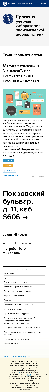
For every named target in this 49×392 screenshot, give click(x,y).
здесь (18, 372)
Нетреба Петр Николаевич (14, 250)
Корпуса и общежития (14, 295)
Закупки (7, 300)
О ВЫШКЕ (9, 273)
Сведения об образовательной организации (23, 327)
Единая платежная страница (16, 339)
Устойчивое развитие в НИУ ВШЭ (19, 286)
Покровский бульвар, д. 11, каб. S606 (24, 205)
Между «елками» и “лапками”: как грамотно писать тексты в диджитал (21, 72)
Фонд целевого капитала (15, 309)
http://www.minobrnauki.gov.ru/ (18, 356)
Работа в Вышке (11, 343)
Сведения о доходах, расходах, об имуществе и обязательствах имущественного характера (19, 320)
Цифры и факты (11, 277)
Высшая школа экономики (20, 3)
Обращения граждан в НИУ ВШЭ (18, 304)
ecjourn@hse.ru (15, 234)
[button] (18, 270)
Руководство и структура (15, 282)
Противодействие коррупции (17, 313)
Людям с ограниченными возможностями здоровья (22, 333)
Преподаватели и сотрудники (17, 291)
